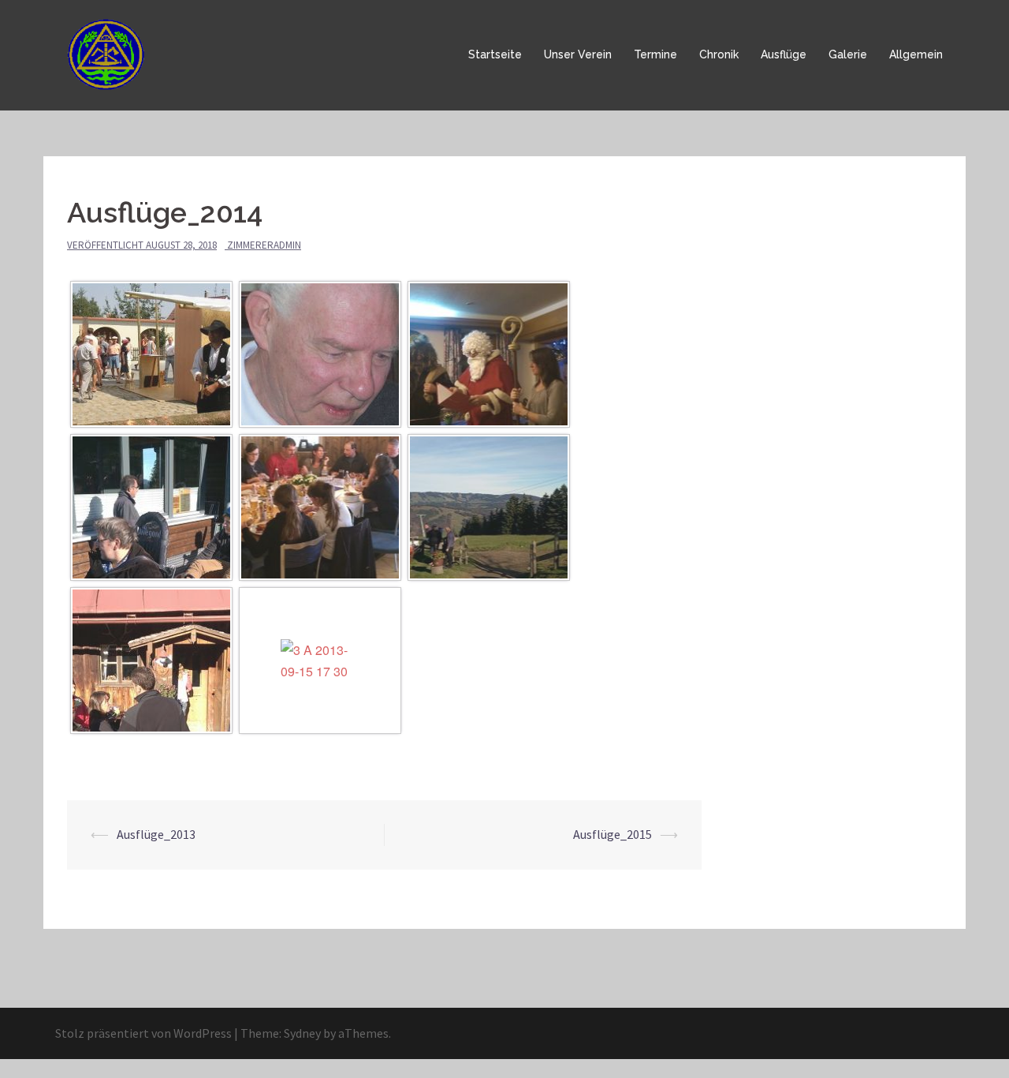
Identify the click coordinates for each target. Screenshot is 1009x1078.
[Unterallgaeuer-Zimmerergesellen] (108, 54)
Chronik (719, 54)
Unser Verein (578, 54)
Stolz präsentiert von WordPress (143, 1033)
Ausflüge (783, 54)
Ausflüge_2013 (156, 834)
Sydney (302, 1033)
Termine (655, 54)
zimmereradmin (264, 245)
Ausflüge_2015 (612, 834)
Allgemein (916, 54)
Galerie (847, 54)
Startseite (495, 54)
